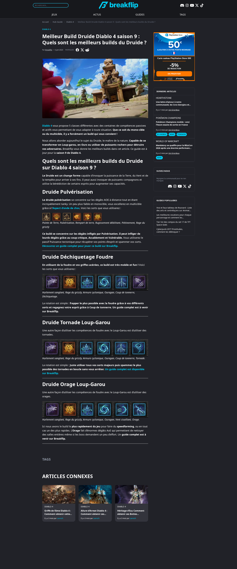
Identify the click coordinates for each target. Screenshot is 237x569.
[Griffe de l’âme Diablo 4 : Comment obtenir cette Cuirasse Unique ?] (58, 503)
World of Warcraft (167, 141)
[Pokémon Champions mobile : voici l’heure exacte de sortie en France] (174, 126)
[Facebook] (77, 50)
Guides (140, 14)
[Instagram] (187, 5)
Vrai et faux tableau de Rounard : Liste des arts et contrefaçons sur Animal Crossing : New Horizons (174, 209)
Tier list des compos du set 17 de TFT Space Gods (173, 223)
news (172, 134)
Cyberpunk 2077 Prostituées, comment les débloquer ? (169, 230)
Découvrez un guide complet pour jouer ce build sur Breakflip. (80, 246)
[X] (197, 5)
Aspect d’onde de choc (66, 208)
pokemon (182, 134)
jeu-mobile (161, 134)
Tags (183, 14)
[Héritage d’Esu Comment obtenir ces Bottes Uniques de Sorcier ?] (131, 503)
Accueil (45, 22)
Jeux (54, 14)
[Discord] (182, 5)
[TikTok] (202, 5)
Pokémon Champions (168, 117)
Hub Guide (58, 22)
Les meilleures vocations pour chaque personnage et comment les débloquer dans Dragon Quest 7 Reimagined (173, 216)
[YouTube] (192, 5)
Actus (97, 14)
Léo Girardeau (173, 110)
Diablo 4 (70, 22)
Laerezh (60, 518)
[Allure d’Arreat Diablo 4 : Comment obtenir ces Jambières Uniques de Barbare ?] (95, 503)
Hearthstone (164, 97)
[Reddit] (87, 50)
